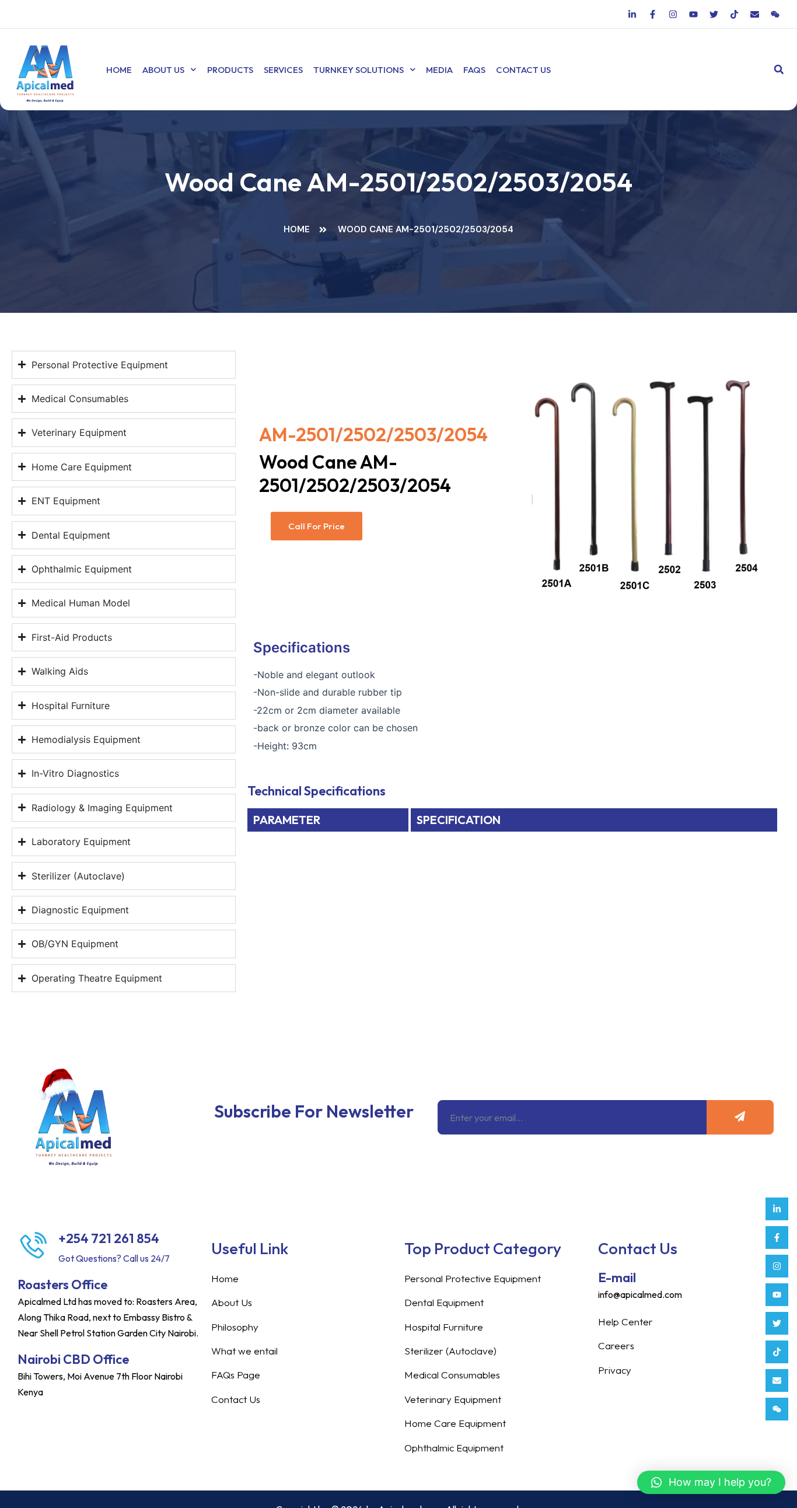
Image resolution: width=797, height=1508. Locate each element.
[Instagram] (776, 1266)
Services (283, 69)
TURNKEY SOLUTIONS (358, 69)
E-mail (617, 1277)
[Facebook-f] (776, 1237)
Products (230, 69)
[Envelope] (776, 1380)
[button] (778, 69)
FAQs (474, 69)
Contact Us (523, 69)
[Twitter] (776, 1323)
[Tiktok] (776, 1352)
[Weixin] (776, 1409)
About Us (163, 69)
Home (119, 69)
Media (439, 69)
